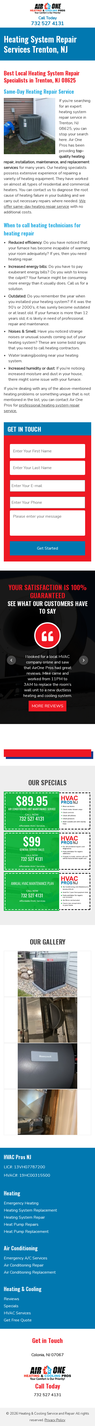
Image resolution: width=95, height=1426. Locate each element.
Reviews (11, 1299)
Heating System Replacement (30, 1210)
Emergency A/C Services (25, 1258)
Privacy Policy (55, 1420)
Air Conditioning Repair (24, 1265)
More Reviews (47, 706)
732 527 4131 (47, 23)
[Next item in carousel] (83, 660)
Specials (11, 1306)
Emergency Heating (21, 1203)
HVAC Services (17, 1313)
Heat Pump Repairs (21, 1224)
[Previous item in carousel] (11, 660)
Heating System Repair (24, 1217)
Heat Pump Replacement (26, 1231)
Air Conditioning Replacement (30, 1272)
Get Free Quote (18, 1320)
